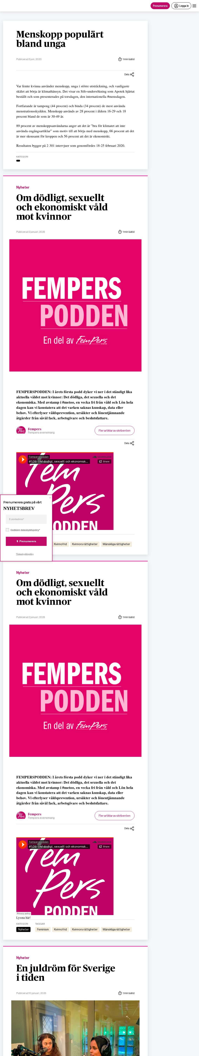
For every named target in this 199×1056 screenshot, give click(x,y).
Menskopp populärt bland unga (60, 39)
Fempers (34, 429)
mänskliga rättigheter (116, 544)
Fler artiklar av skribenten (114, 430)
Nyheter (22, 187)
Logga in (184, 5)
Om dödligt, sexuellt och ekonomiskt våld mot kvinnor (62, 208)
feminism (43, 929)
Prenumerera (160, 5)
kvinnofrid (60, 544)
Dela (126, 74)
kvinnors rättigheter (85, 544)
